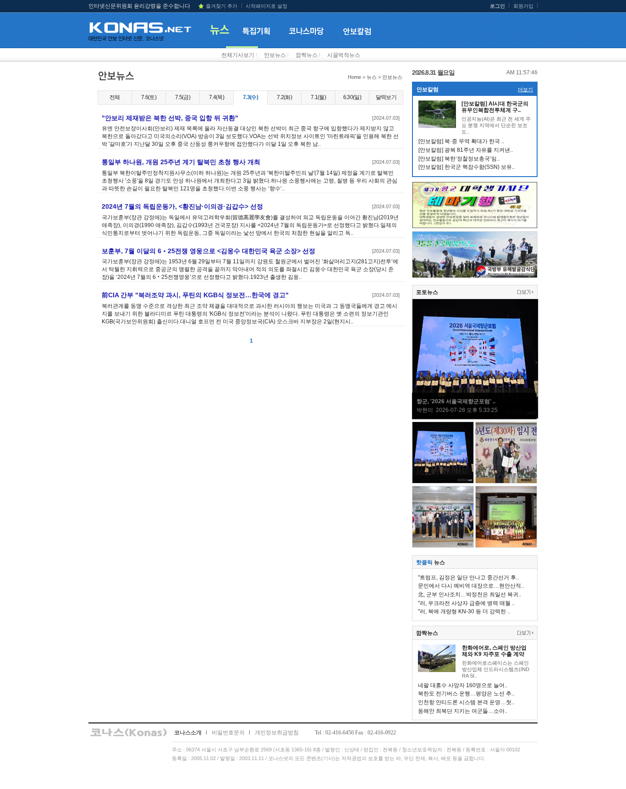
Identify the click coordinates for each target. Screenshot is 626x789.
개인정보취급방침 (277, 732)
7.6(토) (148, 97)
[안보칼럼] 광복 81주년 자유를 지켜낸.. (465, 150)
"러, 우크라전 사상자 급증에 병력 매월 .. (466, 603)
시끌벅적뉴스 (343, 55)
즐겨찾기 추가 (221, 6)
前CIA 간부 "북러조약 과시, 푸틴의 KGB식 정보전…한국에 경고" (195, 295)
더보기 (525, 89)
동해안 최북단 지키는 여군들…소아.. (462, 711)
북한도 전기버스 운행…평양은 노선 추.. (466, 693)
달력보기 (386, 97)
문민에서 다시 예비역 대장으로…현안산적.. (471, 586)
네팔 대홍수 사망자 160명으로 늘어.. (462, 685)
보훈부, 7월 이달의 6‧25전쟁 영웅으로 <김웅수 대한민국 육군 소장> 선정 (208, 251)
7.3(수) (250, 97)
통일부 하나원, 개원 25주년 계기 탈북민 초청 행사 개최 (181, 162)
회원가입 (523, 6)
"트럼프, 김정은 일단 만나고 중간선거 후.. (468, 577)
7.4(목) (216, 97)
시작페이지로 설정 (266, 6)
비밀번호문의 (228, 732)
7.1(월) (318, 97)
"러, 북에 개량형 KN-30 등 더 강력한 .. (464, 611)
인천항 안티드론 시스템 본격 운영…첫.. (466, 702)
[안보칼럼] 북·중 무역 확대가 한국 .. (461, 141)
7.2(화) (284, 97)
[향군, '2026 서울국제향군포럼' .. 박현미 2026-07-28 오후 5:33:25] (475, 417)
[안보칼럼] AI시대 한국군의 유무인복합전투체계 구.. (494, 106)
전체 (115, 97)
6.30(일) (352, 97)
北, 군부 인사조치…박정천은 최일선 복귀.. (469, 594)
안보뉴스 (275, 55)
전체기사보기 (237, 55)
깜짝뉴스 (307, 55)
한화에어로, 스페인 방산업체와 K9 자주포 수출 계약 (494, 651)
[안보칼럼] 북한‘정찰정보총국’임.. (459, 159)
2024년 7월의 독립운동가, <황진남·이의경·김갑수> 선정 (182, 206)
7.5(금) (182, 97)
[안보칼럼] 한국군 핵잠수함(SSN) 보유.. (466, 167)
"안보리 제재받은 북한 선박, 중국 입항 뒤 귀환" (170, 118)
